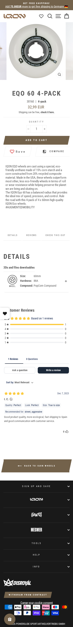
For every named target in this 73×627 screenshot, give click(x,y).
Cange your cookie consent (36, 603)
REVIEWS (31, 235)
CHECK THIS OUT (55, 235)
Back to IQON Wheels (39, 465)
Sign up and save (36, 486)
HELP (36, 554)
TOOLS (36, 543)
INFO (36, 566)
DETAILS (12, 235)
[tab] (33, 85)
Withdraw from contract (28, 595)
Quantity (36, 121)
